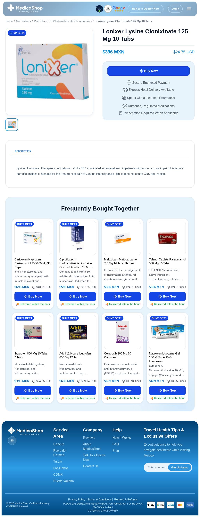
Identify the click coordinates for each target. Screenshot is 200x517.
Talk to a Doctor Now (145, 8)
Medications (23, 21)
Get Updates (179, 467)
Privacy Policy (76, 499)
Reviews (89, 437)
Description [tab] (23, 151)
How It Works (121, 437)
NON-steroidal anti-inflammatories (71, 21)
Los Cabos (60, 468)
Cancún (58, 444)
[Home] (25, 8)
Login (175, 8)
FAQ (115, 444)
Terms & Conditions (100, 499)
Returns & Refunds (126, 499)
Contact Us (90, 466)
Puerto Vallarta (63, 481)
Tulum (57, 461)
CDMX (58, 474)
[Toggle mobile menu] (189, 9)
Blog (115, 450)
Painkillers (40, 21)
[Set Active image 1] (11, 124)
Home (9, 21)
